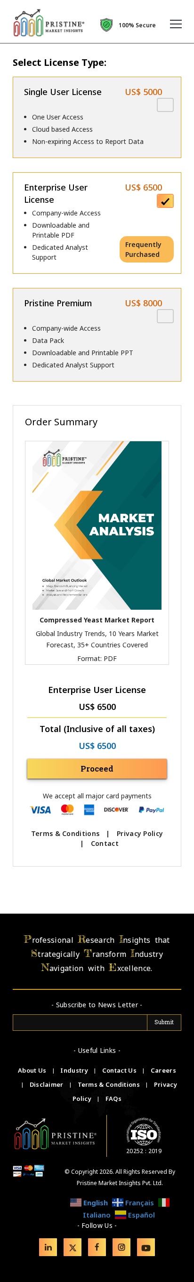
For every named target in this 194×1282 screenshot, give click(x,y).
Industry (74, 1070)
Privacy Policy (140, 833)
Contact (105, 843)
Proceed (97, 768)
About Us (33, 1070)
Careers (163, 1070)
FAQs (113, 1098)
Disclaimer (47, 1084)
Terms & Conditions (65, 833)
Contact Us (120, 1070)
